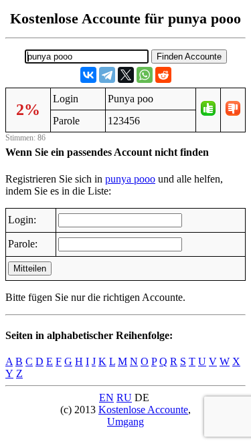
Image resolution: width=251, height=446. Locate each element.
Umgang (125, 421)
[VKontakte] (88, 75)
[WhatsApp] (145, 75)
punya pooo (130, 179)
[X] (126, 75)
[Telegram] (107, 75)
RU (124, 397)
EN (106, 397)
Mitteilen (29, 268)
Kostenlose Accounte (143, 409)
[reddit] (163, 75)
